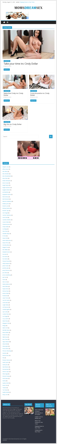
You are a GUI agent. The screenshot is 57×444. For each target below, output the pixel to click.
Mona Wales (6, 332)
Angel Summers (6, 187)
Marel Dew (5, 321)
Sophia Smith (6, 383)
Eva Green (5, 256)
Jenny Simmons (6, 270)
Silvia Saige (5, 374)
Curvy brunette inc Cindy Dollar (39, 94)
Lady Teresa (5, 298)
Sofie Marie (5, 378)
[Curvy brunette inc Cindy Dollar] (41, 75)
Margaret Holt (6, 323)
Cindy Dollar (5, 226)
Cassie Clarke (6, 222)
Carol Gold (5, 217)
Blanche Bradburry (7, 201)
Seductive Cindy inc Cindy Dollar (13, 94)
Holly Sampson (6, 263)
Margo (4, 325)
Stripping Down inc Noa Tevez (27, 2)
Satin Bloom (5, 367)
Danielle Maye (6, 233)
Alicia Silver (5, 178)
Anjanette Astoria (7, 194)
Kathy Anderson (6, 284)
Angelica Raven (6, 190)
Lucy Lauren (5, 318)
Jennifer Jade (6, 268)
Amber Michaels (6, 180)
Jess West (5, 272)
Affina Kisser (6, 169)
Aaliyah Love (6, 167)
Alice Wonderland (7, 176)
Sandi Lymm (5, 362)
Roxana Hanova (6, 360)
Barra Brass (5, 196)
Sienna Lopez (6, 371)
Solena (4, 380)
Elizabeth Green (6, 252)
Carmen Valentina (7, 215)
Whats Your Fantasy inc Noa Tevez (39, 422)
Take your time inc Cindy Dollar (21, 63)
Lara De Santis (6, 300)
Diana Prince (6, 242)
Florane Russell (6, 261)
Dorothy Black (6, 245)
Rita (3, 357)
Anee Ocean (5, 183)
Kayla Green (5, 288)
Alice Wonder (6, 173)
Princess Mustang (7, 351)
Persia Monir (6, 348)
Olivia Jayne (5, 346)
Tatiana (4, 387)
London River (6, 314)
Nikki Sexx (5, 337)
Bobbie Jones (6, 203)
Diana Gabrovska (7, 240)
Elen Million (5, 249)
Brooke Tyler (6, 210)
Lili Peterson (5, 307)
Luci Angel (5, 316)
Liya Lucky (5, 311)
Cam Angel (5, 213)
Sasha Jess (5, 364)
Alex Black (5, 171)
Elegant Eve (5, 247)
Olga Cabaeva (6, 341)
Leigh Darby (5, 305)
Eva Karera (5, 259)
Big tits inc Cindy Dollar (13, 124)
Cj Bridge (5, 229)
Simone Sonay (6, 376)
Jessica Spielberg (6, 275)
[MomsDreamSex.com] (28, 5)
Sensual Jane (6, 369)
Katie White (5, 286)
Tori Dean (5, 390)
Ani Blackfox (5, 192)
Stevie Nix (5, 385)
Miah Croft (5, 328)
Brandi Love (5, 206)
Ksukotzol (5, 295)
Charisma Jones (6, 224)
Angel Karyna (6, 185)
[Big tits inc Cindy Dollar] (15, 106)
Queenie (5, 353)
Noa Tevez (5, 339)
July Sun (4, 277)
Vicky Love (5, 394)
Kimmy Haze (6, 291)
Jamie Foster (6, 265)
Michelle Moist (6, 330)
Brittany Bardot (6, 208)
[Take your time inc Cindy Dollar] (28, 31)
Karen (4, 279)
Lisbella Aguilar (6, 309)
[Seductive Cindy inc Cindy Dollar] (15, 75)
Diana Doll (5, 238)
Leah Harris (5, 302)
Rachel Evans (6, 355)
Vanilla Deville (6, 392)
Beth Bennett (6, 199)
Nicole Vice (5, 334)
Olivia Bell (5, 344)
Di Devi (4, 236)
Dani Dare (5, 231)
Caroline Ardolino (7, 219)
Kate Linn (5, 282)
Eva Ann (4, 254)
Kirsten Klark (6, 293)
